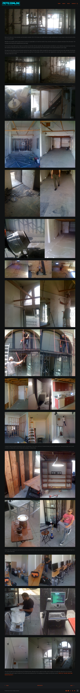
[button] (77, 3)
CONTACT (74, 3)
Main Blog (40, 685)
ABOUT (63, 3)
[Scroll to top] (78, 690)
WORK (59, 3)
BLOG (68, 3)
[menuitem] (59, 3)
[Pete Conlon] (11, 3)
